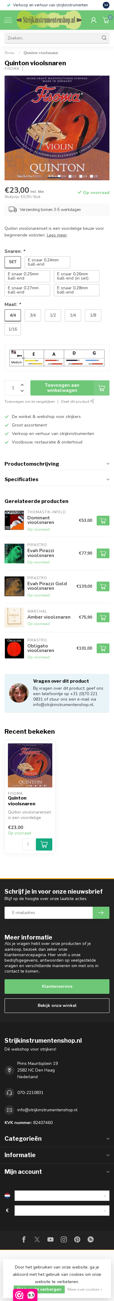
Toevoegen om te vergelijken (30, 401)
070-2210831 (30, 1092)
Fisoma (12, 68)
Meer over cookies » (84, 1289)
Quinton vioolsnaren (41, 52)
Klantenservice (57, 986)
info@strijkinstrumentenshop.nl (47, 1110)
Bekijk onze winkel (57, 1005)
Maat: (13, 304)
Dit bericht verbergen (39, 1289)
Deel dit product (75, 401)
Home (10, 52)
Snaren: (15, 251)
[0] (106, 20)
